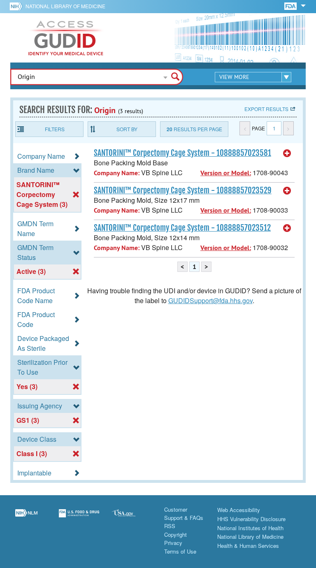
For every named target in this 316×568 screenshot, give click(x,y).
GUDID (66, 38)
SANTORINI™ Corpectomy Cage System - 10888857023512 (182, 228)
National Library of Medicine (65, 5)
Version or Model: (225, 173)
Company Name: (116, 173)
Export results (266, 108)
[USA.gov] (132, 518)
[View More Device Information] (287, 153)
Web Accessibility (238, 510)
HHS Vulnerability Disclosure (251, 519)
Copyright (175, 534)
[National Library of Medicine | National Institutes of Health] (26, 518)
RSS (169, 526)
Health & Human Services (248, 545)
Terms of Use (180, 551)
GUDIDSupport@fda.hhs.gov (210, 300)
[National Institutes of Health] (17, 6)
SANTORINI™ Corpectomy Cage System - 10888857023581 (182, 153)
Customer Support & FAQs (183, 513)
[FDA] (291, 5)
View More (234, 77)
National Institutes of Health (250, 528)
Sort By (126, 128)
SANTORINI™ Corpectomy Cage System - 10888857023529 (183, 190)
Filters (55, 128)
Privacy (173, 543)
